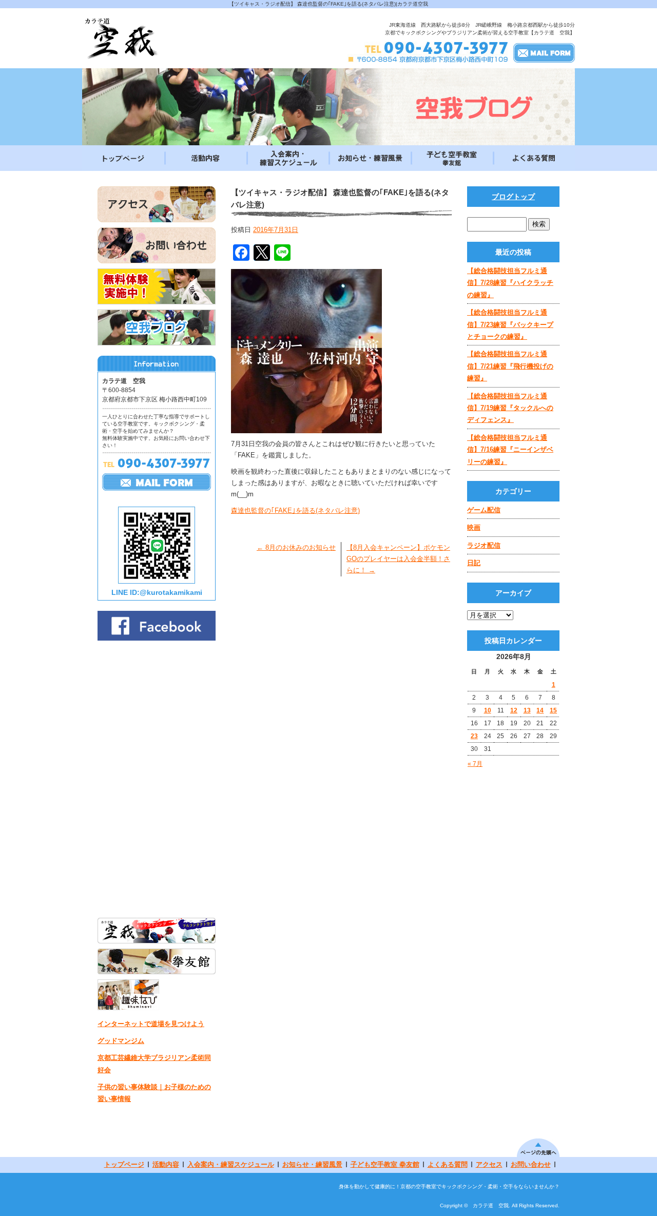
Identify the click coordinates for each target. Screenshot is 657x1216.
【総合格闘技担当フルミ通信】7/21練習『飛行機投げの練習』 (510, 366)
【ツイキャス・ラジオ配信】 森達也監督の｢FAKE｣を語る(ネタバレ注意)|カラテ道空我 (328, 4)
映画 (473, 527)
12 (513, 710)
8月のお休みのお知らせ (296, 547)
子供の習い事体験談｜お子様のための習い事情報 (154, 1093)
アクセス (489, 1164)
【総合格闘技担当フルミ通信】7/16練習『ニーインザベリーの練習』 (510, 450)
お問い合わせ (531, 1164)
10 (487, 710)
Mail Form (544, 52)
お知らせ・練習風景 (369, 158)
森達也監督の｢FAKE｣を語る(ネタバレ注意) (295, 510)
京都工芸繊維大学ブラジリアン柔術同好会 (154, 1063)
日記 (473, 563)
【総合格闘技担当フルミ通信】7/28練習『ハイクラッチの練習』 (510, 283)
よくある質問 (534, 158)
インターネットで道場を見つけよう (151, 1024)
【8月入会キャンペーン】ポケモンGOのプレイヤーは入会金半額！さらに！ (398, 559)
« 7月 (475, 763)
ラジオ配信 (483, 545)
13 (527, 710)
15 (553, 710)
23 (474, 736)
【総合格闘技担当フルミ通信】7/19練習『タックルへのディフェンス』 (510, 408)
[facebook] (157, 638)
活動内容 (205, 158)
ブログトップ (513, 196)
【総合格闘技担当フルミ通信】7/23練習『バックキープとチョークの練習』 (510, 324)
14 (540, 710)
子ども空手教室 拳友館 (452, 158)
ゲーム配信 (483, 510)
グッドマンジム (121, 1041)
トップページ (123, 158)
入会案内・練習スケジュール (287, 158)
